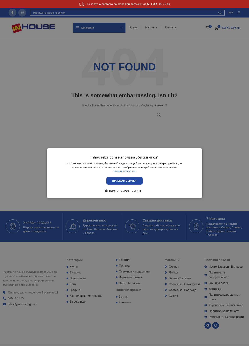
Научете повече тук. (124, 171)
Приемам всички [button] (124, 180)
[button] (124, 190)
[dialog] (124, 173)
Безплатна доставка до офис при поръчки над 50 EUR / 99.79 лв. (129, 3)
